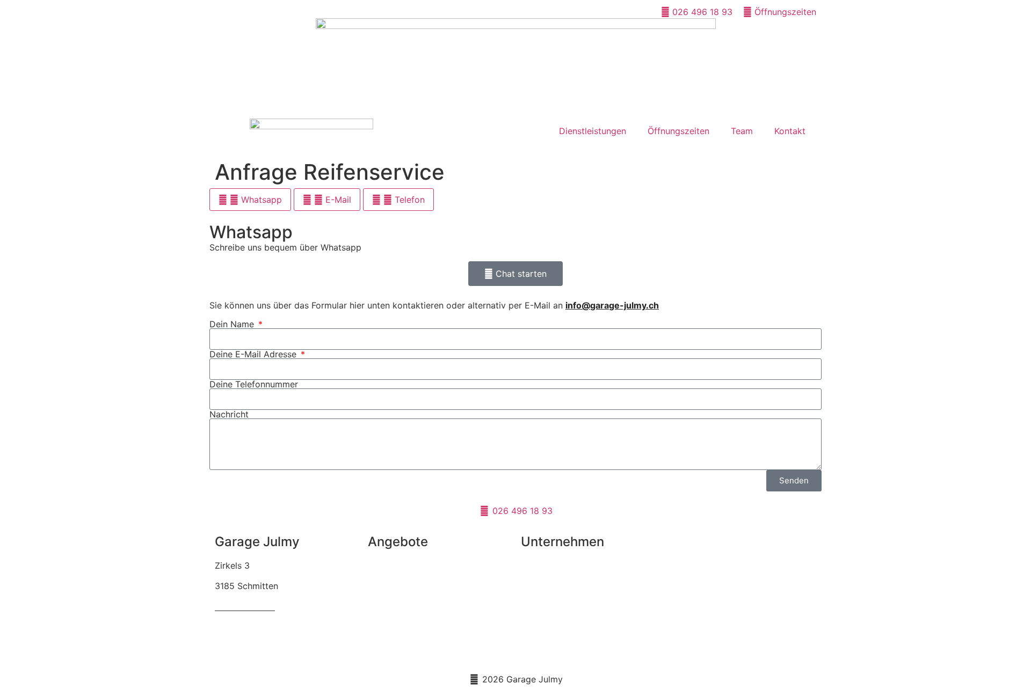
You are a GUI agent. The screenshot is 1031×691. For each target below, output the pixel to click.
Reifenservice (395, 565)
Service (383, 585)
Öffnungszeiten (678, 131)
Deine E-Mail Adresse (254, 354)
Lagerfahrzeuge (400, 627)
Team (742, 131)
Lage (531, 606)
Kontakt (789, 131)
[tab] (250, 199)
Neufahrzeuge (396, 606)
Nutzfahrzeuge (398, 647)
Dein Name (233, 324)
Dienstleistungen (592, 131)
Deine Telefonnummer (253, 384)
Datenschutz (546, 627)
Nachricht (229, 414)
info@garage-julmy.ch (612, 305)
